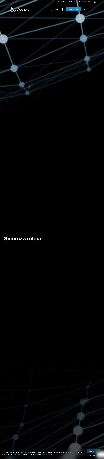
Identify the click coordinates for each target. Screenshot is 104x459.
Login (57, 9)
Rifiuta (92, 455)
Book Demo (73, 9)
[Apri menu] (92, 9)
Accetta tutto (93, 451)
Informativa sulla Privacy (44, 454)
